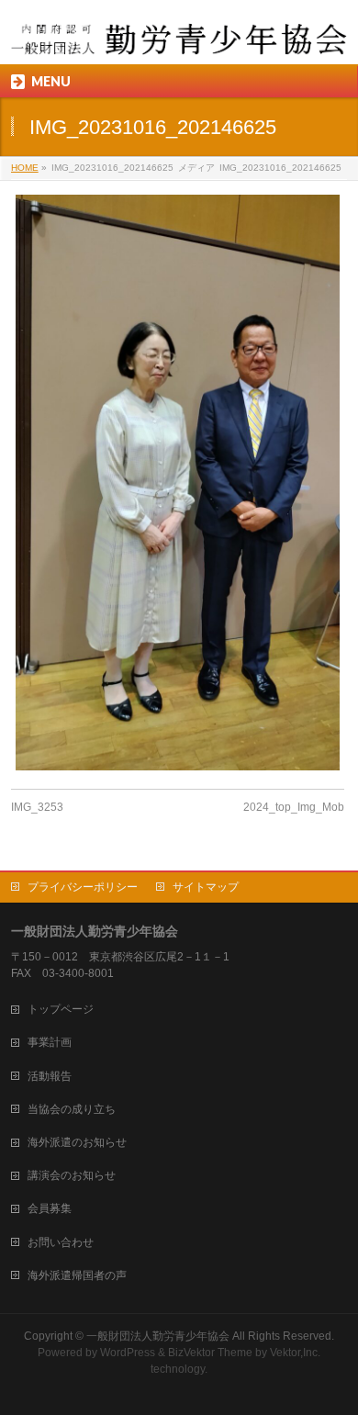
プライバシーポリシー (83, 887)
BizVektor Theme (210, 1352)
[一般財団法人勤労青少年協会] (179, 34)
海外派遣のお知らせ (77, 1142)
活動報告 (50, 1076)
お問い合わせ (61, 1242)
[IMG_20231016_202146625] (178, 482)
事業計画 (50, 1042)
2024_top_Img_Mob (293, 807)
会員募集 (50, 1208)
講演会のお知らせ (72, 1175)
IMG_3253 (37, 807)
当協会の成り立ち (72, 1109)
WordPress (127, 1352)
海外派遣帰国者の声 (77, 1275)
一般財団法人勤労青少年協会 (157, 1336)
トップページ (61, 1009)
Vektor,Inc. (295, 1352)
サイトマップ (206, 887)
